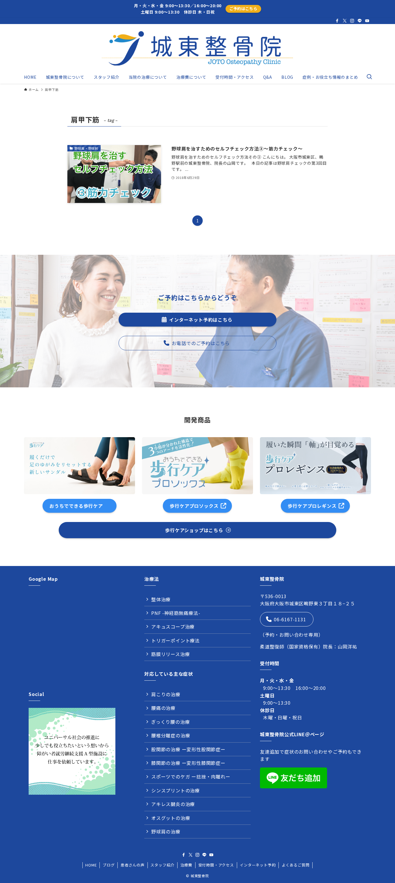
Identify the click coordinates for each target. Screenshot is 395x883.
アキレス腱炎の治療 (173, 803)
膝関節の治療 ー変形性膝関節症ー (188, 762)
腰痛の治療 (163, 707)
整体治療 (161, 599)
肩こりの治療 (165, 694)
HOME (91, 865)
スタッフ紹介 (162, 865)
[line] (359, 21)
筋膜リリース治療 (170, 654)
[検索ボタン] (369, 77)
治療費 (186, 865)
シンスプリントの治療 (175, 790)
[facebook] (337, 21)
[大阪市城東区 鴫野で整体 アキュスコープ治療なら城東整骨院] (197, 48)
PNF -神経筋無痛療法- (175, 612)
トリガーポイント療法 (175, 640)
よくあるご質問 (296, 865)
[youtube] (367, 21)
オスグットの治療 (170, 817)
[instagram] (352, 21)
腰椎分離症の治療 (170, 735)
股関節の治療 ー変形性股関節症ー (188, 749)
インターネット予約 (258, 865)
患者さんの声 (133, 865)
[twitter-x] (344, 21)
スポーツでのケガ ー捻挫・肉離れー (190, 776)
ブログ (109, 865)
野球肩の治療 (165, 831)
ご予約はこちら (243, 8)
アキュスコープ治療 (173, 626)
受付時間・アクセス (216, 865)
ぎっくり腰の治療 (170, 721)
